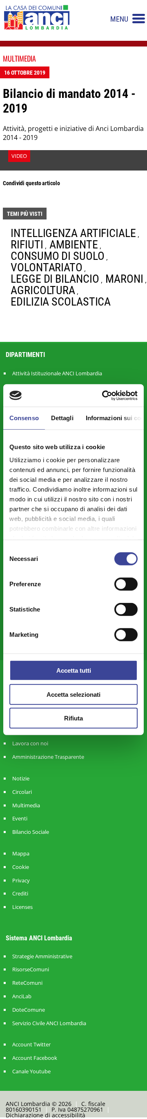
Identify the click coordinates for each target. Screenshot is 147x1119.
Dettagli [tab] (62, 417)
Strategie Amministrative (42, 956)
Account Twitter (31, 1044)
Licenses (22, 907)
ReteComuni (27, 983)
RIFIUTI (27, 244)
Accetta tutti (73, 670)
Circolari (22, 792)
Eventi (19, 818)
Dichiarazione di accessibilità (45, 1115)
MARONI (124, 279)
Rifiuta (73, 718)
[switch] (126, 584)
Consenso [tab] (24, 417)
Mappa (20, 853)
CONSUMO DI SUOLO (57, 256)
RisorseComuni (30, 969)
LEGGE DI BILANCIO (55, 279)
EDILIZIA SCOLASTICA (61, 301)
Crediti (20, 893)
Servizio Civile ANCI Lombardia (49, 1023)
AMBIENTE (73, 244)
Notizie (20, 778)
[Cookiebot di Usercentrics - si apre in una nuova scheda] (104, 395)
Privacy (21, 880)
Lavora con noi (30, 743)
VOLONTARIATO (46, 267)
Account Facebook (34, 1058)
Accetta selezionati (73, 694)
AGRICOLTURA (43, 290)
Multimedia (26, 805)
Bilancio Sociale (30, 832)
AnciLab (21, 996)
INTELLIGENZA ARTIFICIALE (73, 233)
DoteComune (28, 1010)
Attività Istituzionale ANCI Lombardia (57, 373)
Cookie (20, 867)
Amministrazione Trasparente (48, 757)
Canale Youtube (31, 1071)
